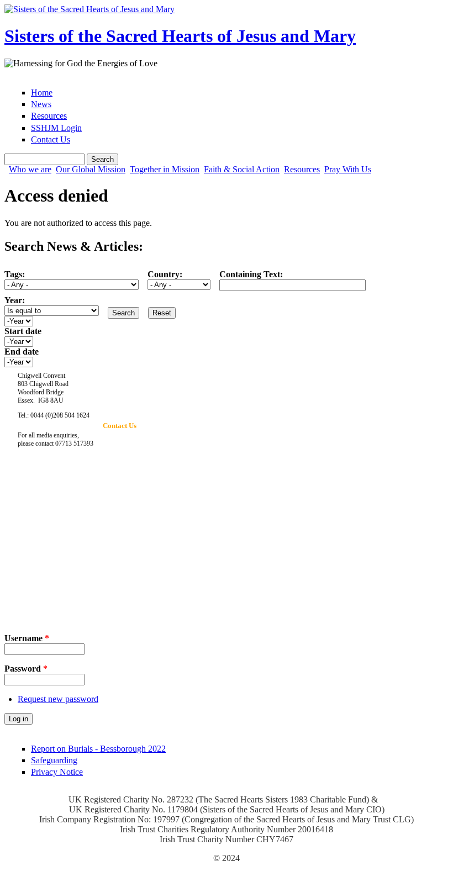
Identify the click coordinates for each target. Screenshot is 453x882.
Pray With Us (347, 169)
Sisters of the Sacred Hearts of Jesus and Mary (180, 36)
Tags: (14, 274)
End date (21, 351)
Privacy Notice (57, 772)
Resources (49, 115)
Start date (22, 331)
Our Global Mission (90, 169)
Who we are (30, 169)
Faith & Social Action (242, 169)
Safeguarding (54, 760)
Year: (14, 300)
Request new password (58, 699)
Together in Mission (164, 169)
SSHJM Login (56, 128)
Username (26, 638)
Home (41, 92)
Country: (165, 274)
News (41, 104)
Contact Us (50, 139)
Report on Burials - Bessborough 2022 (98, 748)
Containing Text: (251, 274)
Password (26, 668)
